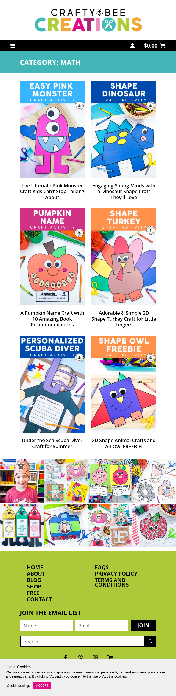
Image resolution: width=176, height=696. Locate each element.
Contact (39, 599)
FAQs (102, 567)
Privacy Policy (116, 574)
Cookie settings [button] (18, 686)
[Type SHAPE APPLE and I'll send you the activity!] (110, 481)
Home (35, 567)
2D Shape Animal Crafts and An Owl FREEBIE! (124, 443)
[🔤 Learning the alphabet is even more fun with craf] (110, 526)
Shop (34, 586)
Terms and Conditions (112, 582)
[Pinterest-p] (80, 657)
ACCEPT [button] (42, 685)
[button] (13, 46)
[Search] (150, 641)
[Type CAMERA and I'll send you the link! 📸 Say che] (66, 526)
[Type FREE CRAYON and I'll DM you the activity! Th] (22, 526)
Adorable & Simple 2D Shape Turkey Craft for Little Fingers (123, 318)
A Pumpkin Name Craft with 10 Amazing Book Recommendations (52, 318)
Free (33, 593)
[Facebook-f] (66, 657)
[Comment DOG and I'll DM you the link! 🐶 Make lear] (22, 481)
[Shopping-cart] (110, 657)
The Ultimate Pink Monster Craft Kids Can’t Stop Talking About (52, 191)
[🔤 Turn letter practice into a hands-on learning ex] (66, 481)
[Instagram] (95, 657)
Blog (34, 580)
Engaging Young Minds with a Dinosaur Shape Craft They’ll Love (123, 191)
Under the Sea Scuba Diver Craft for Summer (52, 443)
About (36, 574)
